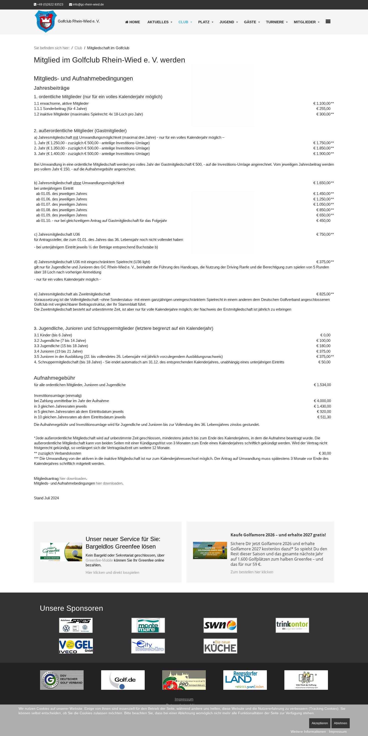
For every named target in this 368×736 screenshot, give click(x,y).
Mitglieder (305, 22)
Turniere (275, 22)
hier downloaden (73, 478)
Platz (204, 22)
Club (183, 22)
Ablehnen (340, 723)
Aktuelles (157, 22)
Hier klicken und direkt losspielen (112, 572)
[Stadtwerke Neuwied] (220, 625)
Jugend (227, 22)
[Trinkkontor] (292, 625)
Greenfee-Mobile (99, 560)
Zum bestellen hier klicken (252, 572)
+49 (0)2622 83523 (49, 4)
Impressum (184, 699)
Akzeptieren (320, 723)
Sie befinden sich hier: (52, 48)
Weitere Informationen (308, 732)
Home (134, 22)
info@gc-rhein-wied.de (88, 4)
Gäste (250, 22)
